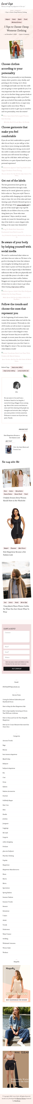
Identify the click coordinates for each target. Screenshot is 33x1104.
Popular (19, 19)
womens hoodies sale (23, 371)
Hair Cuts (6, 805)
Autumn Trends (8, 740)
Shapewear (13, 548)
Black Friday (6, 759)
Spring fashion (19, 491)
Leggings (5, 828)
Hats (4, 810)
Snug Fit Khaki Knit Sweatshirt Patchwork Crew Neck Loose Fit (16, 236)
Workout (5, 952)
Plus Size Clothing (8, 856)
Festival (5, 796)
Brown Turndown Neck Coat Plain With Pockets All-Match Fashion (16, 360)
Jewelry (5, 819)
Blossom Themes (21, 1098)
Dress (5, 491)
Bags (4, 745)
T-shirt (5, 915)
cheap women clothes (17, 367)
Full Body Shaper (8, 800)
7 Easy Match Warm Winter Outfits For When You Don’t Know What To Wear (16, 609)
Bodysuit (8, 19)
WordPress (17, 1101)
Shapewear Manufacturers (11, 869)
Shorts (5, 879)
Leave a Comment (24, 34)
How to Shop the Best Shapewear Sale (14, 706)
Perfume (5, 846)
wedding (5, 939)
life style (5, 833)
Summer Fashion (8, 494)
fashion (11, 491)
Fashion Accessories (9, 791)
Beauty (5, 750)
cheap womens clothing (17, 287)
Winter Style (24, 602)
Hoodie (13, 19)
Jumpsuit (5, 823)
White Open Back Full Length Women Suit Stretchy (16, 122)
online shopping (8, 842)
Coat (5, 602)
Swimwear (6, 911)
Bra (4, 773)
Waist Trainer (21, 548)
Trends (25, 19)
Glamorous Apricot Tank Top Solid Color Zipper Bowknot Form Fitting (16, 174)
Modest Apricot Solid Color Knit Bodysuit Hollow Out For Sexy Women (16, 298)
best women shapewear (10, 754)
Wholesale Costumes (16, 22)
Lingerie (5, 837)
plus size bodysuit (8, 851)
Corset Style (7, 3)
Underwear (6, 929)
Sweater (5, 906)
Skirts (4, 883)
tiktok (4, 920)
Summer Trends (18, 494)
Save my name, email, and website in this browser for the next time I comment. (17, 663)
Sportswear (6, 888)
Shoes (4, 874)
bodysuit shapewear (9, 768)
